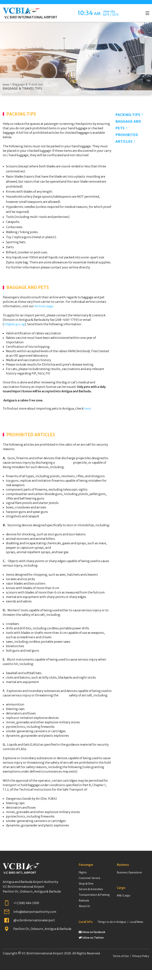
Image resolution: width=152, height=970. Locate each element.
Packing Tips (128, 115)
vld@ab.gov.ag (14, 324)
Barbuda (84, 900)
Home (6, 84)
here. (88, 408)
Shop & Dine (86, 883)
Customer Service (89, 878)
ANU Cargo (123, 895)
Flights (83, 872)
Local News (136, 922)
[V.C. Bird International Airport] (21, 9)
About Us (84, 906)
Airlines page (43, 306)
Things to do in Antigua (112, 922)
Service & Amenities (91, 889)
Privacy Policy (141, 956)
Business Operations (129, 872)
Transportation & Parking (94, 894)
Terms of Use (121, 956)
